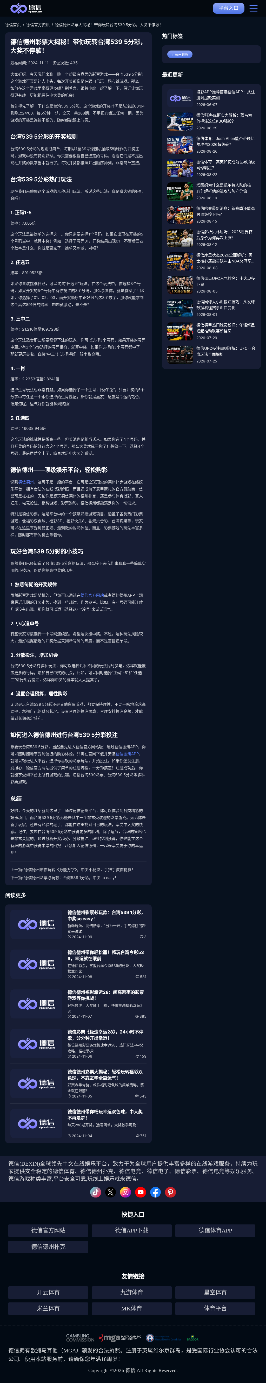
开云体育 (48, 1292)
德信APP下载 (131, 1230)
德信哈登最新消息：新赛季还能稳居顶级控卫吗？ (225, 211)
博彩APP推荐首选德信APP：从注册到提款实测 (225, 94)
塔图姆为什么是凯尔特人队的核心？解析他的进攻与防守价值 (223, 188)
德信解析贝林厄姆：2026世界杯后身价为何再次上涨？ (224, 234)
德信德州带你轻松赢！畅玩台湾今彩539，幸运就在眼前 (106, 955)
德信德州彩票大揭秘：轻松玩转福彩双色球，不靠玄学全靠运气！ (105, 1075)
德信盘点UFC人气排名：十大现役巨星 (225, 281)
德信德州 (26, 482)
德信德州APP (127, 753)
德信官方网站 (92, 595)
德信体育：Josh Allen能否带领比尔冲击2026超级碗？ (225, 141)
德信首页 (13, 24)
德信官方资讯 (38, 24)
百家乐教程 (179, 54)
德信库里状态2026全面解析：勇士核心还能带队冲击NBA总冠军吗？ (224, 258)
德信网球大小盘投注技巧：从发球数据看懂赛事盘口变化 (225, 304)
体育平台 (215, 1308)
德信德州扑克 (48, 1247)
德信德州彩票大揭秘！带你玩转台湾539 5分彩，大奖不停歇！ (109, 24)
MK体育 (131, 1308)
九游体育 (131, 1292)
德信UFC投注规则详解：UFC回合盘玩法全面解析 (225, 351)
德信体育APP (215, 1230)
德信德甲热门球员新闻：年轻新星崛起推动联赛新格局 (225, 328)
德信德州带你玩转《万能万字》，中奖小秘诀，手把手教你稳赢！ (79, 869)
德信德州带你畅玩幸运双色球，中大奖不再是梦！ (105, 1115)
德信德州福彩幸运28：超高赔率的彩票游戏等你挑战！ (106, 995)
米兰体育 (48, 1308)
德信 (13, 1350)
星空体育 (215, 1292)
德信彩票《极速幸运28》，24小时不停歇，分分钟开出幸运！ (105, 1035)
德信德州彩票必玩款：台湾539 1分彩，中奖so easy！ (71, 877)
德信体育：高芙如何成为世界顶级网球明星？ (225, 164)
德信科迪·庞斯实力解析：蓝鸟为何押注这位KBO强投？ (224, 118)
